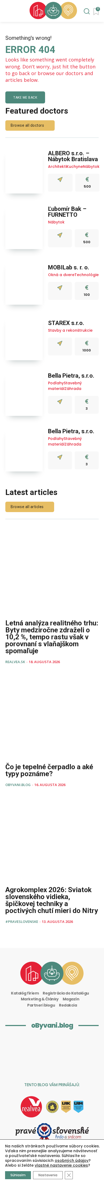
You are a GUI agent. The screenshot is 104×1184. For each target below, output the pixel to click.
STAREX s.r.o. (66, 323)
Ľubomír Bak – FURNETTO (67, 212)
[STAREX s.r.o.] (24, 337)
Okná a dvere (61, 274)
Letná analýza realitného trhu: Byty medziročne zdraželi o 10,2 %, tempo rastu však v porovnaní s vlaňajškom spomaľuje (51, 637)
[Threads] (80, 1044)
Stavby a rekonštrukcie (70, 330)
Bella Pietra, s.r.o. (71, 375)
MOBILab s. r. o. (68, 267)
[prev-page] (8, 933)
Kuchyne (74, 166)
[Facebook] (61, 1044)
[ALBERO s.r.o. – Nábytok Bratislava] (24, 171)
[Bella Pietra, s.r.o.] (24, 393)
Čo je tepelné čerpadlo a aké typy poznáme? (49, 770)
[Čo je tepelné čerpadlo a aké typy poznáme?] (52, 716)
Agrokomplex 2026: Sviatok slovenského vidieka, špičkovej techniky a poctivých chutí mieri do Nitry (51, 900)
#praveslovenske (21, 921)
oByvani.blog (18, 784)
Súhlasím (18, 1175)
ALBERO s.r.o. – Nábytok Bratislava (73, 156)
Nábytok (91, 166)
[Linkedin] (22, 1044)
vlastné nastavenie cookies (61, 1165)
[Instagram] (42, 1044)
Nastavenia (47, 1175)
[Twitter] (42, 1064)
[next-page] (17, 933)
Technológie (86, 274)
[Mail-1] (62, 1064)
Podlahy (56, 383)
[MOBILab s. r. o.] (24, 282)
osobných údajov (72, 1160)
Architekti (57, 166)
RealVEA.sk (15, 661)
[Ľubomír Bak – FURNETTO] (24, 226)
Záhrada (73, 388)
